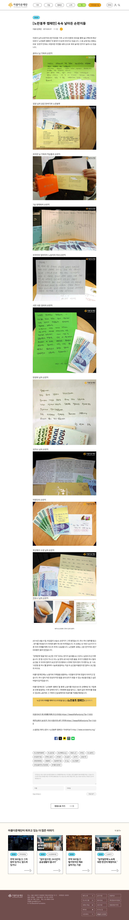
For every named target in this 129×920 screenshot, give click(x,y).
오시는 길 (100, 910)
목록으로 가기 (60, 806)
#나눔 (67, 761)
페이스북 (85, 896)
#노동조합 (51, 753)
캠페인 (59, 5)
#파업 (82, 753)
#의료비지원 (38, 757)
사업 (48, 5)
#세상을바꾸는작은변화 (41, 765)
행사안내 (99, 900)
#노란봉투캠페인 (39, 753)
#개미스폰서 (49, 757)
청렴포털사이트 (114, 905)
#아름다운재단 (56, 765)
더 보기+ (118, 831)
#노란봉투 (75, 761)
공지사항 (99, 896)
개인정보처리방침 (114, 900)
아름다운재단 (15, 896)
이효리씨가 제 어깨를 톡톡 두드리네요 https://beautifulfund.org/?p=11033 (63, 714)
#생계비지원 (57, 761)
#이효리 (58, 757)
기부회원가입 (94, 5)
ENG (110, 5)
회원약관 (112, 896)
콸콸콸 (36, 17)
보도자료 (99, 905)
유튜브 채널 (86, 905)
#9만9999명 (38, 761)
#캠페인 (47, 761)
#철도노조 (73, 753)
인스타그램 (86, 900)
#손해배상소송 (62, 753)
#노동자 (67, 757)
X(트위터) (86, 914)
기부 (37, 5)
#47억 (76, 757)
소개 (70, 5)
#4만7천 (83, 757)
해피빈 (85, 910)
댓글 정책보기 (37, 794)
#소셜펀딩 (90, 753)
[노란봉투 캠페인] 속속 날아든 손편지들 (59, 23)
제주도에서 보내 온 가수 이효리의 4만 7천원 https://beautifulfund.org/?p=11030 (64, 722)
